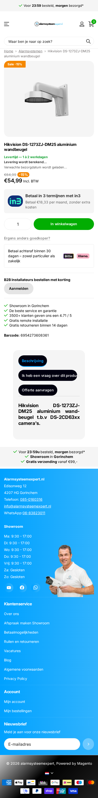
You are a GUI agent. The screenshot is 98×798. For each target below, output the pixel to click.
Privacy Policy (15, 678)
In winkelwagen (64, 224)
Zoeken (88, 41)
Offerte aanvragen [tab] (38, 390)
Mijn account (14, 701)
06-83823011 (34, 513)
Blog (7, 660)
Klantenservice (18, 603)
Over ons (11, 614)
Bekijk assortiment (7, 24)
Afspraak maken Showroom (27, 623)
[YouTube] (8, 587)
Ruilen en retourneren (21, 641)
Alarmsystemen (30, 51)
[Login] (81, 24)
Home (8, 51)
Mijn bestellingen (18, 711)
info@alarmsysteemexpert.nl (27, 506)
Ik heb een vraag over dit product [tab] (49, 375)
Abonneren (88, 744)
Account (12, 691)
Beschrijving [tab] (32, 361)
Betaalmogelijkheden (21, 632)
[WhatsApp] (35, 587)
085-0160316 (31, 499)
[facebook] (22, 587)
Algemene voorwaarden (23, 669)
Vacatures (12, 651)
